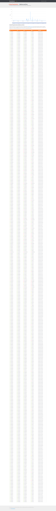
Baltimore (29, 26)
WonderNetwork (12, 1)
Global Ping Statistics (13, 4)
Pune (32, 26)
